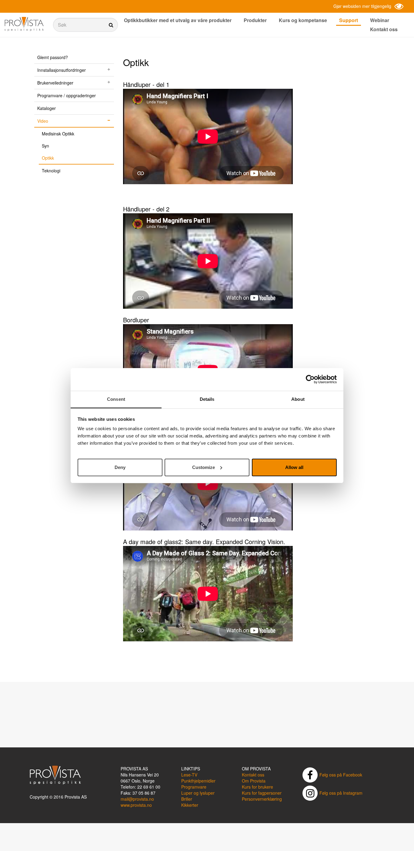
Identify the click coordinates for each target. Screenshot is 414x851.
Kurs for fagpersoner (262, 793)
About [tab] (298, 399)
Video (42, 121)
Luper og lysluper (198, 793)
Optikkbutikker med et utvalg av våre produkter (178, 20)
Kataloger (46, 108)
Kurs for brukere (257, 787)
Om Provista (253, 781)
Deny (120, 467)
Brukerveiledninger (55, 83)
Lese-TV (189, 775)
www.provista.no (136, 805)
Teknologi (51, 171)
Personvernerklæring (262, 799)
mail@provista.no (137, 799)
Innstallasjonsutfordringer (61, 70)
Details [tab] (207, 399)
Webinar (379, 20)
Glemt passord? (52, 57)
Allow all (294, 467)
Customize (203, 467)
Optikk (48, 158)
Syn (45, 146)
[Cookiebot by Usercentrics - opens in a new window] (310, 379)
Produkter (255, 20)
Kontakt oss (384, 29)
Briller (186, 799)
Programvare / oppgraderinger (66, 95)
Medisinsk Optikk (58, 134)
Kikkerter (189, 805)
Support (348, 20)
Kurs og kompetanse (303, 20)
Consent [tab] (116, 399)
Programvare (193, 787)
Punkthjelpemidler (198, 781)
